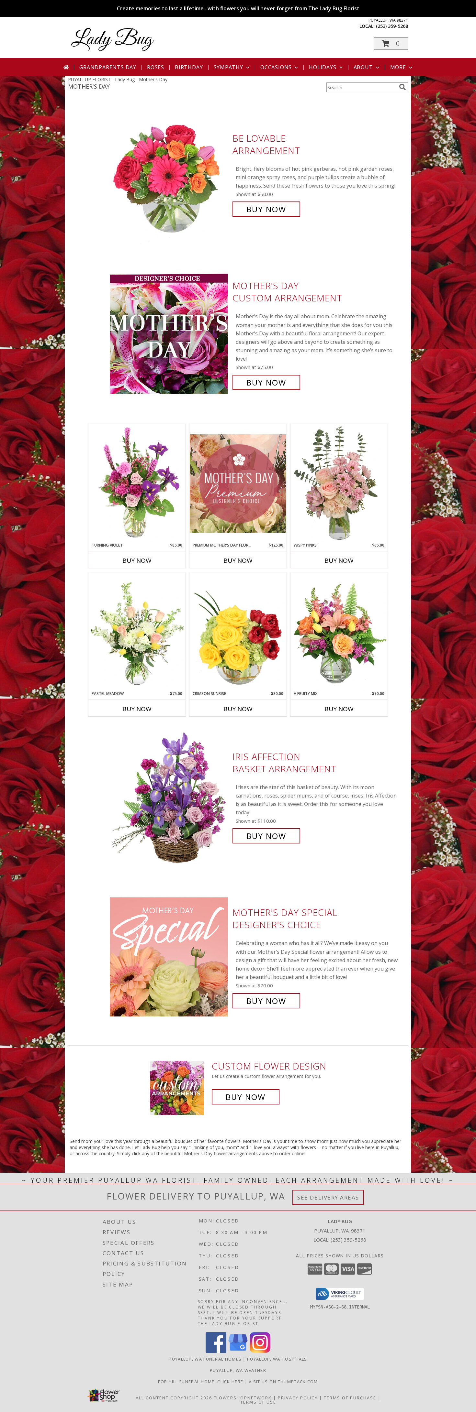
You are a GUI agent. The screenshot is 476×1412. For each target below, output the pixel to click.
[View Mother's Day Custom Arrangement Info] (169, 334)
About (363, 67)
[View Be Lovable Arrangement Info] (169, 174)
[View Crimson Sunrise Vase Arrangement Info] (238, 631)
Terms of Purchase (350, 1398)
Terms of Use (258, 1402)
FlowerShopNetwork (243, 1398)
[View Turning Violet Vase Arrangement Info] (137, 483)
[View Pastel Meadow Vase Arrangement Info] (137, 631)
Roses (155, 67)
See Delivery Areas (328, 1197)
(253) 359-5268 (392, 26)
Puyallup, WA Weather (238, 1370)
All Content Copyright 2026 (174, 1398)
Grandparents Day (107, 67)
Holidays (322, 67)
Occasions (276, 67)
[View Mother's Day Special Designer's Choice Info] (169, 957)
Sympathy (228, 67)
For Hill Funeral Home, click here (201, 1382)
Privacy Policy (298, 1398)
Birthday (189, 67)
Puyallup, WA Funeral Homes (205, 1359)
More (398, 67)
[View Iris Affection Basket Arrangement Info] (169, 796)
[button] (391, 43)
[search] (402, 87)
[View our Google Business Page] (238, 1351)
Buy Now (266, 209)
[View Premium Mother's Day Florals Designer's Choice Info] (238, 483)
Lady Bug (112, 40)
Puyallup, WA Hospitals (277, 1359)
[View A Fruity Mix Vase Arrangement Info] (339, 631)
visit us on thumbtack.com (283, 1382)
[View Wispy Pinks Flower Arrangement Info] (339, 483)
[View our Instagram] (260, 1351)
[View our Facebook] (216, 1351)
